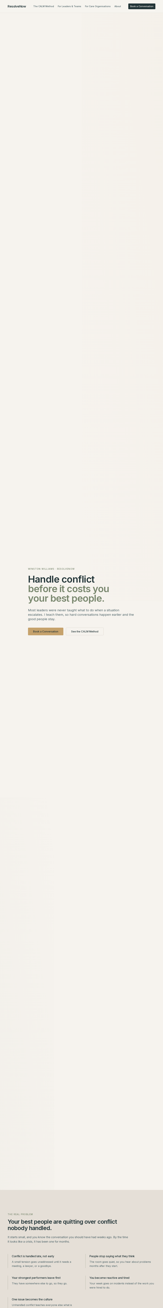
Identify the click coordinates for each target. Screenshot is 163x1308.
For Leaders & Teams (69, 6)
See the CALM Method (84, 631)
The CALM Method (43, 6)
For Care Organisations (98, 6)
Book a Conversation (141, 6)
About (117, 6)
